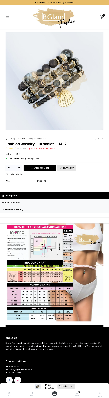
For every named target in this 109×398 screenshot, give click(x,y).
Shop (13, 138)
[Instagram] (17, 380)
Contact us (14, 366)
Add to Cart (67, 386)
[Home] (9, 393)
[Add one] (19, 167)
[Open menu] (54, 394)
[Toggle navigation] (8, 17)
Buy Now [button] (68, 168)
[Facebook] (9, 380)
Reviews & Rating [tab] (13, 209)
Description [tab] (10, 195)
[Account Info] (99, 393)
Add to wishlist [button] (16, 174)
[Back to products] (98, 138)
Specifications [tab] (12, 202)
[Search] (32, 393)
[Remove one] (8, 167)
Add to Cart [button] (41, 168)
